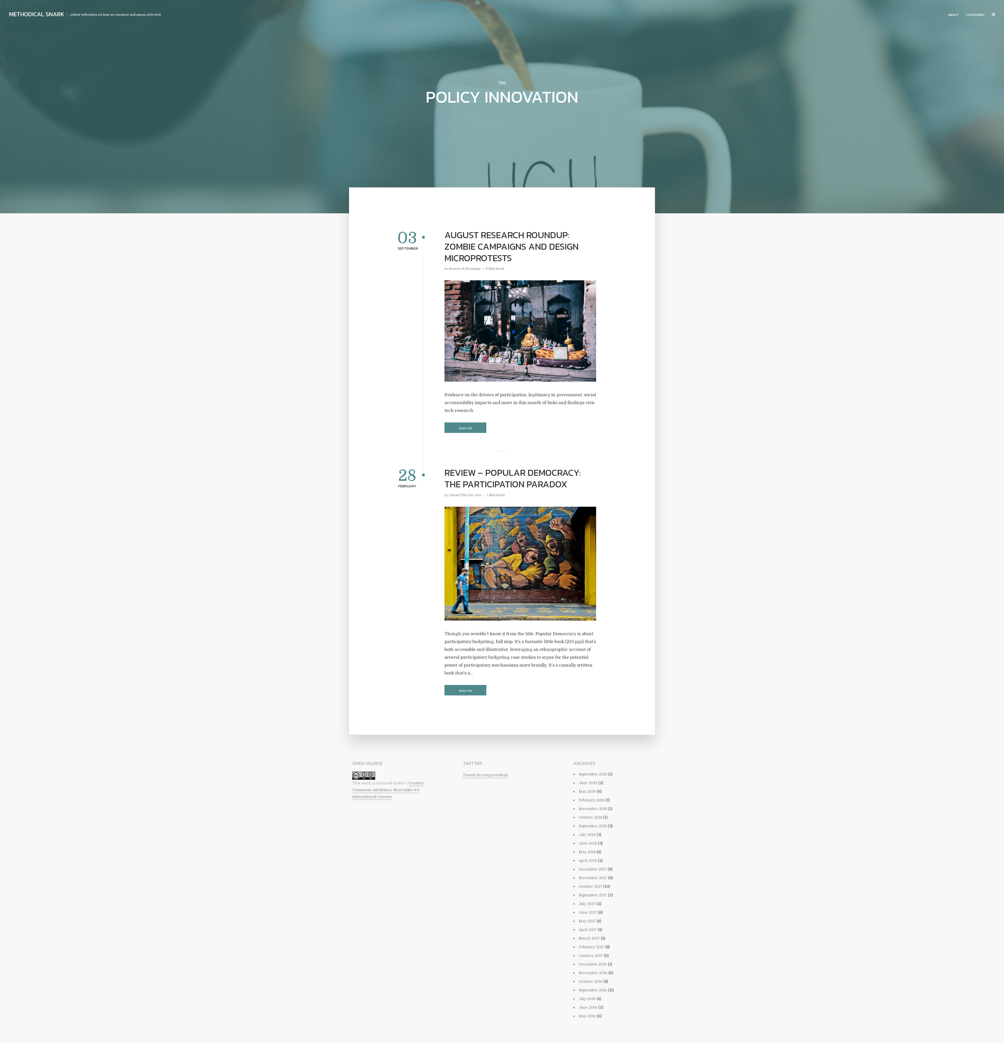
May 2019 (587, 791)
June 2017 (588, 912)
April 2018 (588, 860)
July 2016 (587, 999)
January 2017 (591, 955)
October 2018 (590, 817)
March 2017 (589, 938)
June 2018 (588, 843)
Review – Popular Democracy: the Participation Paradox (512, 478)
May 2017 (587, 921)
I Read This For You (465, 495)
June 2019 (588, 783)
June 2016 (588, 1007)
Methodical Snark (36, 14)
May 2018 (587, 852)
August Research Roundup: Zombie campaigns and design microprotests (511, 246)
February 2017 (591, 947)
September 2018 (593, 826)
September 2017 (593, 895)
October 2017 (590, 886)
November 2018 (593, 809)
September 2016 (593, 990)
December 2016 (593, 964)
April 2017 (588, 930)
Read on (465, 428)
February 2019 (591, 800)
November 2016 (593, 973)
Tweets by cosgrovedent (485, 775)
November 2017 (593, 878)
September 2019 (593, 774)
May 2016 (587, 1016)
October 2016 (590, 981)
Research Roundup (465, 269)
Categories (975, 15)
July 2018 (587, 835)
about (953, 15)
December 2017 (593, 869)
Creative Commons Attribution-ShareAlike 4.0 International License (388, 790)
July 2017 (587, 904)
